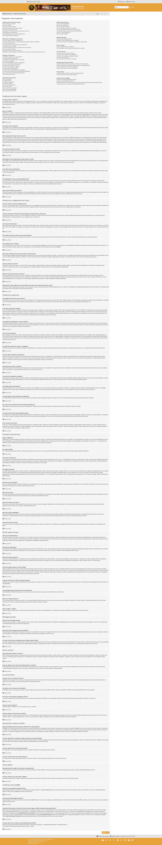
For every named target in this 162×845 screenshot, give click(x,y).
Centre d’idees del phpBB (74, 800)
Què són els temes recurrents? (10, 87)
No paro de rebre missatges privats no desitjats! (67, 40)
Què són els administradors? (63, 23)
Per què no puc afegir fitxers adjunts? (11, 67)
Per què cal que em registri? (9, 23)
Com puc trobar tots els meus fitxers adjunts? (67, 74)
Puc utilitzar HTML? (7, 80)
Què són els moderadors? (63, 25)
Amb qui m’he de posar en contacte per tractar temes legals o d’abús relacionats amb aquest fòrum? (79, 82)
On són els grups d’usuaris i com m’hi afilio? (66, 28)
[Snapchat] (114, 840)
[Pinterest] (117, 840)
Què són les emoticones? (8, 82)
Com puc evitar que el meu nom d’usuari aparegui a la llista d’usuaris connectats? (21, 41)
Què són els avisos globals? (9, 85)
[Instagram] (121, 840)
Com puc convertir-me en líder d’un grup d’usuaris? (68, 29)
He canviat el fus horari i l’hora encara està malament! (15, 44)
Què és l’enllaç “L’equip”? (62, 33)
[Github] (125, 840)
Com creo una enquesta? (8, 61)
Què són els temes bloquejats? (10, 89)
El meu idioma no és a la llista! (9, 46)
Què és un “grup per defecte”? (63, 32)
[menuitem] (38, 2)
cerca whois (25, 811)
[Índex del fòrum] (49, 7)
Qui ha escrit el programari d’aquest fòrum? (66, 79)
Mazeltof (39, 842)
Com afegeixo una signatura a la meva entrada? (13, 59)
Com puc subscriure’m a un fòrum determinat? (67, 66)
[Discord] (128, 840)
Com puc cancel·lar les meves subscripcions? (67, 68)
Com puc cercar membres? (63, 57)
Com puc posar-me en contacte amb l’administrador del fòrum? (71, 84)
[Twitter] (110, 840)
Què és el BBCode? (7, 79)
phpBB (58, 247)
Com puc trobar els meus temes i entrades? (67, 58)
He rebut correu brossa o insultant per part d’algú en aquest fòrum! (72, 41)
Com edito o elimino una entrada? (10, 58)
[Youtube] (102, 840)
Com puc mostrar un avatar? (9, 49)
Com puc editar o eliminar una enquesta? (12, 64)
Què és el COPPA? (7, 25)
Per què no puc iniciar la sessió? (10, 29)
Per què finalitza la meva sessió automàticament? (14, 33)
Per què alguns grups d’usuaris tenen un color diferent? (69, 31)
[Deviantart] (132, 840)
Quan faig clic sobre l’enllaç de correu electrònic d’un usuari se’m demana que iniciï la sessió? (24, 51)
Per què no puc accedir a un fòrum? (11, 65)
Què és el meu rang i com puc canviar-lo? (12, 50)
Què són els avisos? (7, 86)
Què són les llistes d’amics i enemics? (65, 46)
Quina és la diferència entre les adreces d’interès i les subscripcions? (72, 63)
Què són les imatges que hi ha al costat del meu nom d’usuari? (17, 47)
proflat (31, 842)
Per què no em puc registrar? (9, 26)
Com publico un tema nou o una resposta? (12, 56)
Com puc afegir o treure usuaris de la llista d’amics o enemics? (71, 48)
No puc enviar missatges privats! (64, 38)
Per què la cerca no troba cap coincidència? (67, 54)
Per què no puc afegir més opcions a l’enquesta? (14, 62)
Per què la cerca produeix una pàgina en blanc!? (68, 56)
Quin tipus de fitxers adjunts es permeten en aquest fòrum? (70, 73)
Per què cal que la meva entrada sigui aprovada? (14, 72)
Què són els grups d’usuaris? (63, 26)
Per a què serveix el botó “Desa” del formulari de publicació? (16, 71)
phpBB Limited (49, 790)
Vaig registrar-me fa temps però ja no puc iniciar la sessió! (16, 31)
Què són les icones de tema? (9, 90)
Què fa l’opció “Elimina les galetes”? (11, 35)
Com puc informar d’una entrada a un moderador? (14, 69)
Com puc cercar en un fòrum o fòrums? (66, 53)
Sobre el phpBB (14, 791)
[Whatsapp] (106, 840)
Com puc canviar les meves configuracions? (13, 40)
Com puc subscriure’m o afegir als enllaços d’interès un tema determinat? (73, 65)
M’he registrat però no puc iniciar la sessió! (12, 28)
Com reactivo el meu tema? (9, 74)
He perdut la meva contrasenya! (10, 32)
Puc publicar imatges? (8, 83)
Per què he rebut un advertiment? (10, 68)
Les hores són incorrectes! (9, 43)
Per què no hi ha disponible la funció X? (65, 81)
